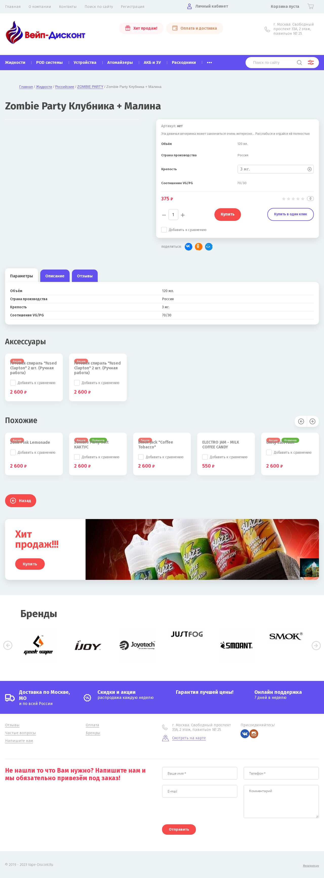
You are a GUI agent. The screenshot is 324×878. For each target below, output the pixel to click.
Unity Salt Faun (280, 442)
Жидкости (44, 87)
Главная (26, 87)
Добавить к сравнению (188, 230)
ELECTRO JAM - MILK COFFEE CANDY (220, 444)
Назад (25, 500)
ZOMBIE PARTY (90, 87)
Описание (55, 276)
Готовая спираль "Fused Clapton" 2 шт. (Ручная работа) (33, 368)
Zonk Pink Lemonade (30, 442)
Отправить (179, 829)
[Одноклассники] (198, 247)
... (209, 61)
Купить (30, 564)
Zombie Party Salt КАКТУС (91, 444)
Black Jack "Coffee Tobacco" (155, 444)
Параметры (21, 276)
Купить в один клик (290, 214)
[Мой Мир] (209, 247)
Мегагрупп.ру (311, 865)
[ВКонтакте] (188, 247)
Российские (64, 87)
